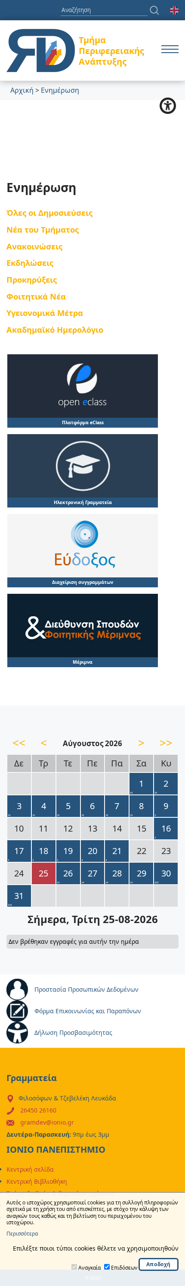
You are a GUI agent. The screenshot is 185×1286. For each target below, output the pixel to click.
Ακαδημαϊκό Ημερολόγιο (54, 329)
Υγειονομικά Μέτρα (44, 312)
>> (166, 742)
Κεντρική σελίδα (30, 1169)
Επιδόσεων (124, 1267)
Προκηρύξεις (31, 279)
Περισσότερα (22, 1233)
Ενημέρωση (60, 90)
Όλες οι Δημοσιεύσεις (49, 212)
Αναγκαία (89, 1267)
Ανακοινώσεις (34, 246)
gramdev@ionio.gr (47, 1122)
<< (18, 742)
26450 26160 (38, 1110)
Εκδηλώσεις (29, 262)
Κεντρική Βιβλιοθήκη (36, 1181)
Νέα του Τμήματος (42, 229)
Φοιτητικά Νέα (36, 296)
